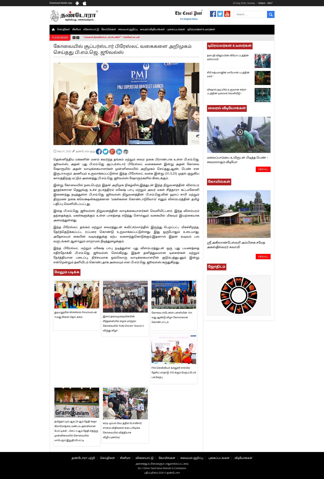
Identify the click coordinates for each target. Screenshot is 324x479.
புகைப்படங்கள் (176, 29)
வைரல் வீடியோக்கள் (152, 29)
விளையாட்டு (91, 29)
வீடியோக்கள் (243, 458)
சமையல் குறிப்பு (128, 29)
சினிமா (76, 29)
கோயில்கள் (108, 29)
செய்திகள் (63, 29)
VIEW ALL (263, 169)
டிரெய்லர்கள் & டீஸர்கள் (201, 29)
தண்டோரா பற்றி (83, 458)
